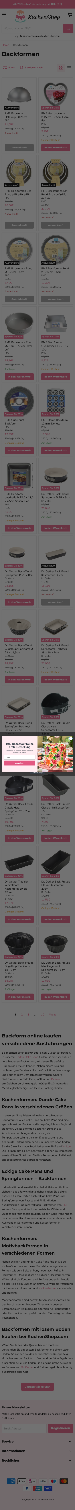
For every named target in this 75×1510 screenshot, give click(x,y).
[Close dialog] (70, 738)
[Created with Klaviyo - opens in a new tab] (37, 773)
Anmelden (19, 763)
